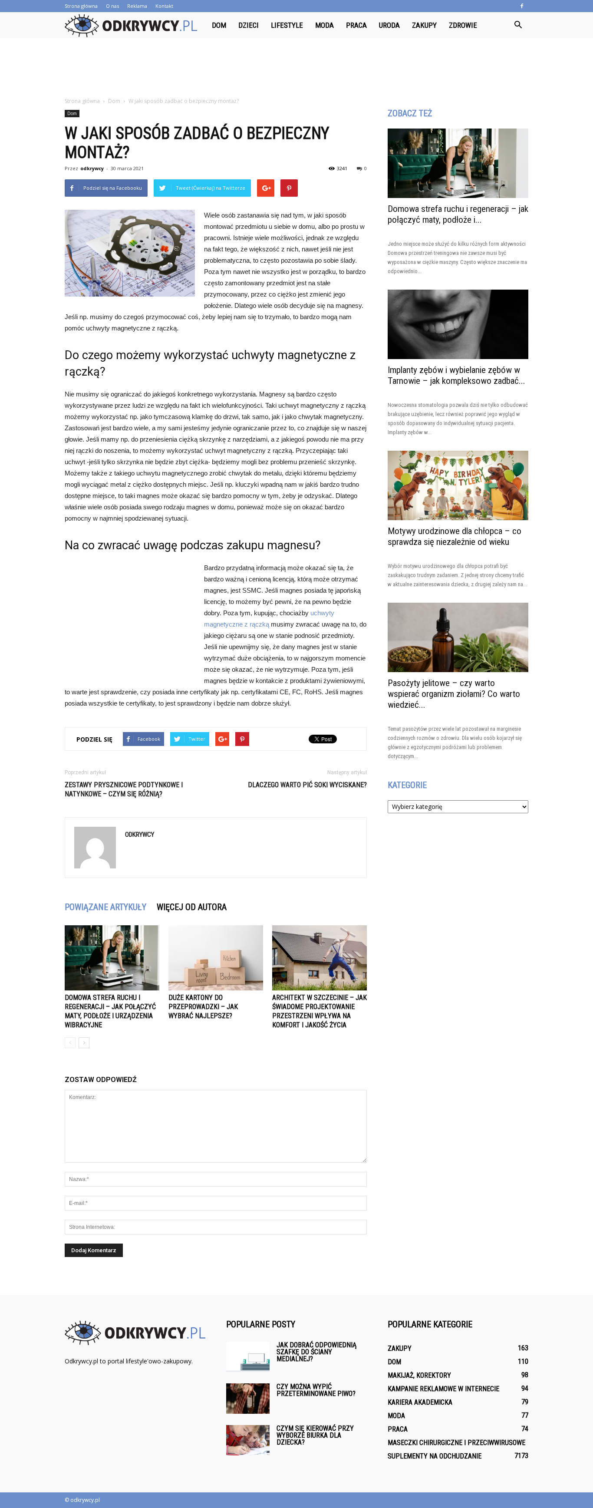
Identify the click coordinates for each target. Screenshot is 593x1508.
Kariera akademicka (420, 1402)
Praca (356, 25)
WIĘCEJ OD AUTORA (192, 907)
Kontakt (164, 6)
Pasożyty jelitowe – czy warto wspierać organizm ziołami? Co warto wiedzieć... (454, 694)
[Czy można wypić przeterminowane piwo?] (248, 1398)
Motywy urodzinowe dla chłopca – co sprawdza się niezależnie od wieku (454, 536)
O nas (112, 6)
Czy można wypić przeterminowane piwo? (316, 1390)
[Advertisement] (296, 68)
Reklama (137, 6)
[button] (517, 25)
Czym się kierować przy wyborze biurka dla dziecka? (315, 1435)
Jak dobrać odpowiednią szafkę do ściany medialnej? (316, 1352)
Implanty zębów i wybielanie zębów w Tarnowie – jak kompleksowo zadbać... (456, 375)
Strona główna (81, 6)
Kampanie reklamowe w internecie (443, 1389)
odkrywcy (92, 168)
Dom (219, 25)
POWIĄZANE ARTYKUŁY (105, 907)
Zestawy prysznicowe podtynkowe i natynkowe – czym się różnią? (124, 789)
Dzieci (248, 25)
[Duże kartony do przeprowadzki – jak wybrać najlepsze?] (215, 957)
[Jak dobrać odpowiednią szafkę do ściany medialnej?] (248, 1357)
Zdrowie (463, 25)
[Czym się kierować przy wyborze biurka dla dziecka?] (248, 1440)
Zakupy (424, 25)
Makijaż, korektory (419, 1375)
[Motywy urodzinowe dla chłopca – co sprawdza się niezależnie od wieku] (458, 485)
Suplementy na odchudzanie (434, 1456)
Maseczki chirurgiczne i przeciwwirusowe (456, 1443)
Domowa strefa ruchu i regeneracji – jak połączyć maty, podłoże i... (458, 214)
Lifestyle (287, 25)
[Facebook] (521, 6)
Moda (324, 25)
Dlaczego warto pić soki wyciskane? (307, 785)
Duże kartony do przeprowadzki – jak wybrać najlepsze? (203, 1006)
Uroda (389, 25)
